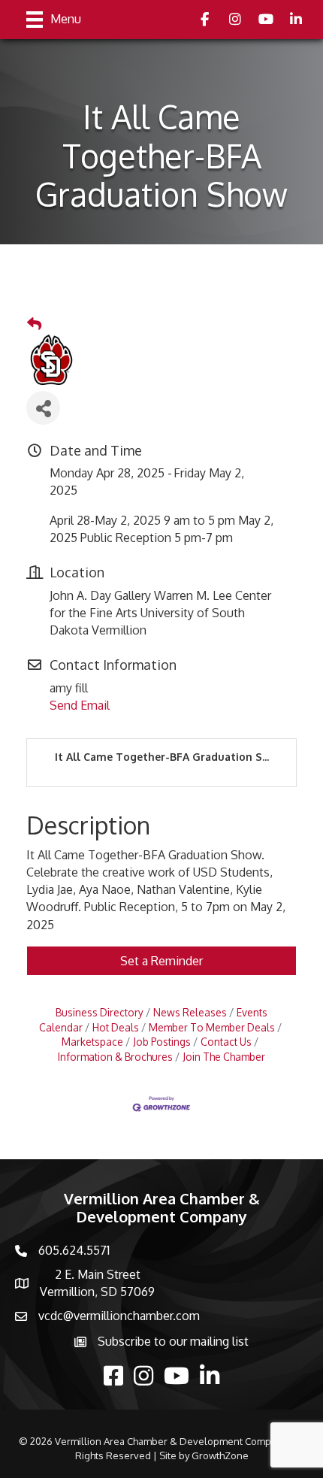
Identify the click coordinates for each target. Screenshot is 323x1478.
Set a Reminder (161, 960)
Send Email (80, 705)
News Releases (190, 1012)
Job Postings (162, 1041)
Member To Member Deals (212, 1027)
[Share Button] (43, 408)
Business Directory (99, 1012)
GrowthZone (220, 1455)
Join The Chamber (224, 1056)
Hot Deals (115, 1027)
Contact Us (226, 1041)
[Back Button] (34, 324)
